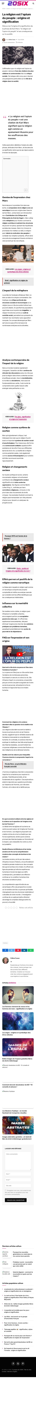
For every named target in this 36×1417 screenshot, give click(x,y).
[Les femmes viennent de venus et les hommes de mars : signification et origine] (18, 995)
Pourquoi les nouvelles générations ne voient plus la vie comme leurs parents (22, 1254)
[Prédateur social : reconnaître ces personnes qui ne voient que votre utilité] (6, 1264)
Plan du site (27, 1369)
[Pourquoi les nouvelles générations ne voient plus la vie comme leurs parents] (6, 1254)
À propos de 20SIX (17, 1369)
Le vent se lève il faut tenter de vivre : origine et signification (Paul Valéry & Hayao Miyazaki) (19, 1297)
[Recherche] (33, 3)
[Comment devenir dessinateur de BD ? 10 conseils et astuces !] (18, 1073)
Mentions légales (12, 1371)
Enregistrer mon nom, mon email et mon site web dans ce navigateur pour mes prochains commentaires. (18, 1192)
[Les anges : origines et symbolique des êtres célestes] (18, 1021)
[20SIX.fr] (18, 3)
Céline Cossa (11, 39)
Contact (4, 1371)
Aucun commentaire (9, 42)
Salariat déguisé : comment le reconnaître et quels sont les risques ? (23, 1274)
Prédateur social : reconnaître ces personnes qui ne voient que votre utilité (23, 1264)
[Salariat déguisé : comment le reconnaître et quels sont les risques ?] (6, 1274)
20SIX (3, 8)
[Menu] (3, 3)
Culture (8, 8)
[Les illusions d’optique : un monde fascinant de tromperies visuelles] (18, 1099)
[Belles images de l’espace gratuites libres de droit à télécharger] (18, 1047)
